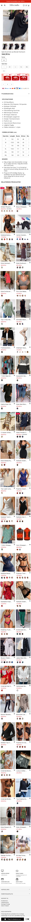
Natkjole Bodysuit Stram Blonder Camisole (6, 235)
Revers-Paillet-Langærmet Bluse (6, 658)
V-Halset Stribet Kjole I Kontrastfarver (6, 432)
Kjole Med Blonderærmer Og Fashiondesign (21, 404)
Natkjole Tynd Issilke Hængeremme (6, 517)
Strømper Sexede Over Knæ (21, 347)
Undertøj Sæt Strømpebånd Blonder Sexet (6, 686)
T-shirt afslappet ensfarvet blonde (6, 545)
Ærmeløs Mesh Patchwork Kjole (21, 319)
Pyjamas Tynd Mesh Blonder (21, 573)
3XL (4, 71)
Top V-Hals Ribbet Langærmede (6, 319)
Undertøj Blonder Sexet (6, 770)
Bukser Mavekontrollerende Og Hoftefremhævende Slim (6, 714)
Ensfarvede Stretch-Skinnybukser (21, 629)
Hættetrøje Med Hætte (21, 686)
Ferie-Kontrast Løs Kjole (6, 263)
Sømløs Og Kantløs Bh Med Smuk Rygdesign (6, 855)
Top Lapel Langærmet (6, 489)
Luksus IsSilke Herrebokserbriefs (21, 770)
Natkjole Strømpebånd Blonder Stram (21, 460)
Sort (4, 60)
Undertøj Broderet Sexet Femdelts (6, 799)
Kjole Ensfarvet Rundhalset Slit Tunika (21, 263)
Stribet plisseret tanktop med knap (6, 207)
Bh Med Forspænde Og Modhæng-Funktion (21, 855)
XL (21, 67)
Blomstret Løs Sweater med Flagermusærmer (21, 714)
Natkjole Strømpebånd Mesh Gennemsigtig (21, 601)
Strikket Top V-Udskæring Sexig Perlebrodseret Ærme (6, 742)
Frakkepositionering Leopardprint (6, 347)
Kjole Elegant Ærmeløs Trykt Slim (6, 827)
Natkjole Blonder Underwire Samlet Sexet (6, 573)
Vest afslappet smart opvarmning (21, 545)
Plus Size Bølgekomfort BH (21, 291)
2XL (27, 67)
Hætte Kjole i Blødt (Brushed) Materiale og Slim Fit (6, 404)
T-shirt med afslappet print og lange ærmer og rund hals (6, 376)
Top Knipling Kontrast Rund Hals (21, 799)
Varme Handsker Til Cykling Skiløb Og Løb (21, 235)
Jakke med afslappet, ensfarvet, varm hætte (21, 658)
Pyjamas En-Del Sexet (21, 742)
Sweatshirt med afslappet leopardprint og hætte (21, 376)
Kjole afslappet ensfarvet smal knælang (21, 827)
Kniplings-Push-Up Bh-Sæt (6, 629)
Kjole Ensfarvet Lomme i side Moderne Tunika (6, 291)
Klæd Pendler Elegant (21, 432)
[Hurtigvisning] (13, 206)
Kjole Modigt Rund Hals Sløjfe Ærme (6, 460)
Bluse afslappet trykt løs (21, 207)
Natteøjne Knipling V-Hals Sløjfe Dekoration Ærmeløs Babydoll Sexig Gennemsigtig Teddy (6, 601)
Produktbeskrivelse (7, 94)
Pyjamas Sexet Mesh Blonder (21, 489)
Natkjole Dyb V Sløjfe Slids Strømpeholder (21, 517)
